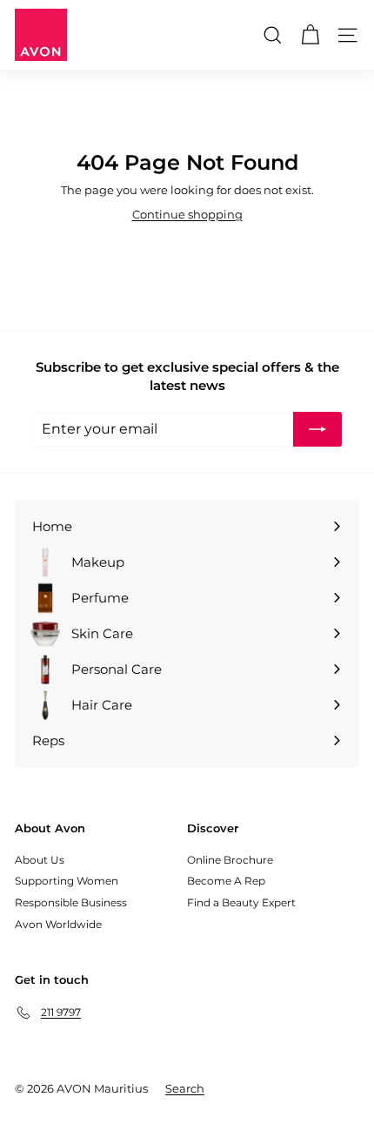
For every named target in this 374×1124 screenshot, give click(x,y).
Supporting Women (66, 880)
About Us (39, 859)
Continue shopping (187, 214)
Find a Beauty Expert (241, 902)
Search (184, 1088)
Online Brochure (230, 859)
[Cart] (310, 35)
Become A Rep (226, 880)
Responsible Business (71, 902)
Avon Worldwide (58, 924)
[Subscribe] (317, 429)
